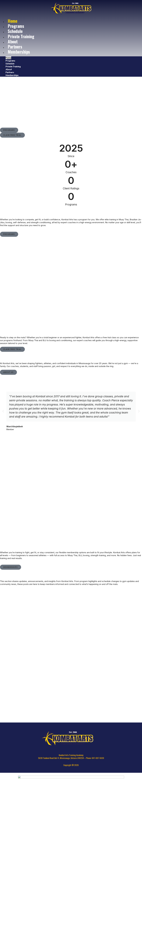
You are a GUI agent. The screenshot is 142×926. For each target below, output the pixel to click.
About (9, 69)
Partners (10, 72)
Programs (10, 60)
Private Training (21, 36)
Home (8, 57)
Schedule (10, 63)
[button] (3, 411)
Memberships (19, 51)
